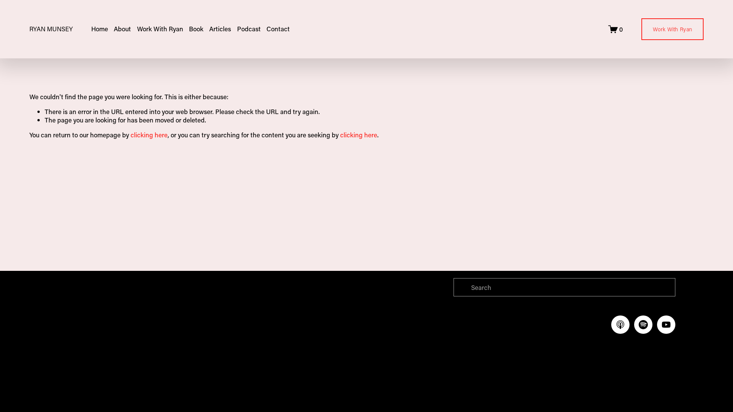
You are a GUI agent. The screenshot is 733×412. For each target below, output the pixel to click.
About (122, 28)
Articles (220, 28)
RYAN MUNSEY (51, 29)
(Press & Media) (237, 326)
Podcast (249, 28)
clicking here (149, 134)
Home (99, 28)
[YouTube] (666, 324)
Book (196, 28)
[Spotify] (643, 324)
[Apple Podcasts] (620, 324)
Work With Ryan (672, 29)
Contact (278, 28)
